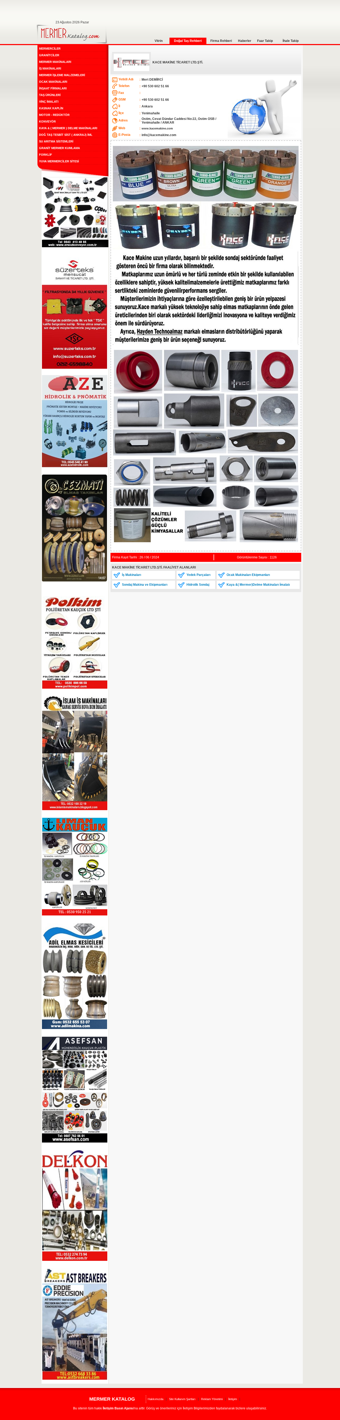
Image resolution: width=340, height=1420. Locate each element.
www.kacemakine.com (157, 128)
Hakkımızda (155, 1399)
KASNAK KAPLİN (51, 108)
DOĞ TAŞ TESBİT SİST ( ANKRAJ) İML (65, 134)
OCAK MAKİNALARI (53, 81)
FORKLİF (45, 154)
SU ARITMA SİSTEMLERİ (56, 141)
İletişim (232, 1399)
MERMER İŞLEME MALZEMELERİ (62, 75)
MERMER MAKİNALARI (55, 61)
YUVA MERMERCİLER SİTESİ (59, 161)
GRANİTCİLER (49, 55)
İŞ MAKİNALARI (50, 68)
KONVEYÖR (47, 121)
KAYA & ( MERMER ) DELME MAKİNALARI (68, 128)
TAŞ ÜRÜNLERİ (50, 95)
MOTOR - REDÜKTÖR (54, 114)
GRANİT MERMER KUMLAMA (59, 148)
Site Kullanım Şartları (182, 1399)
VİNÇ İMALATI (48, 101)
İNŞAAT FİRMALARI (53, 88)
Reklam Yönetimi (212, 1399)
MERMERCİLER (50, 48)
